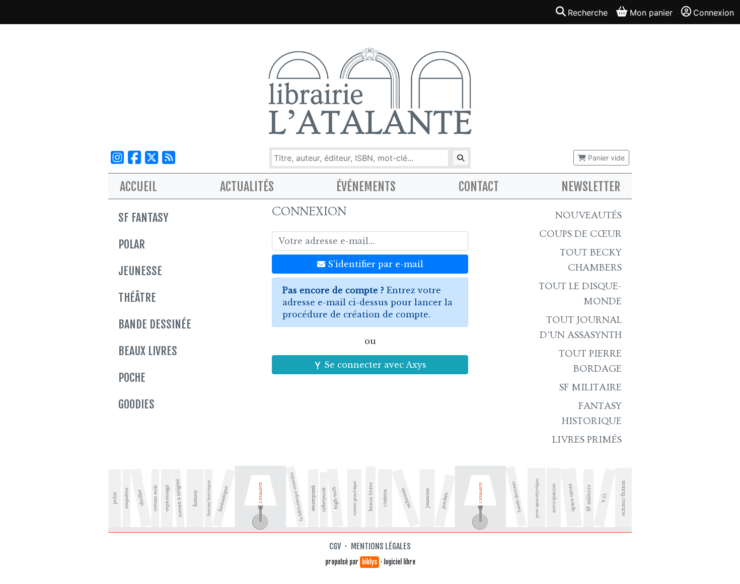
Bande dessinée (154, 324)
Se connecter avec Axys (374, 365)
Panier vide (605, 157)
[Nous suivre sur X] (151, 157)
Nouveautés (588, 215)
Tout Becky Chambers (591, 260)
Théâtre (137, 297)
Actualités (247, 186)
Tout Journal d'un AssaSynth (581, 327)
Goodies (136, 404)
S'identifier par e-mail (374, 264)
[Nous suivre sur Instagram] (117, 157)
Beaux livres (147, 351)
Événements (366, 186)
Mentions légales (381, 546)
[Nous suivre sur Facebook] (134, 157)
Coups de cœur (580, 233)
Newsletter (590, 186)
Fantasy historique (592, 413)
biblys (369, 562)
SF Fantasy (143, 217)
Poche (131, 377)
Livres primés (587, 439)
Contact (479, 186)
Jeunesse (140, 271)
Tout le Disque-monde (580, 294)
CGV (335, 546)
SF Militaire (590, 387)
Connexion (713, 13)
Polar (131, 244)
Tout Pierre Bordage (590, 361)
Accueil (138, 186)
